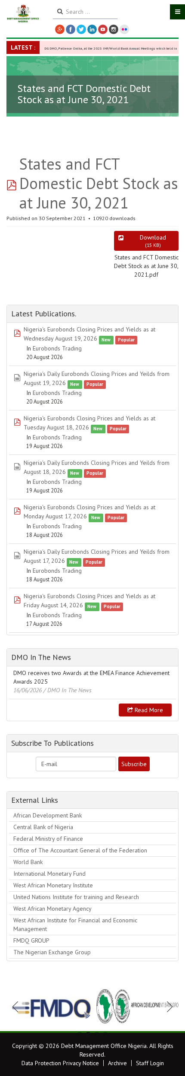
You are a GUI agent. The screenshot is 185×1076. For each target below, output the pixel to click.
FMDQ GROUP (31, 940)
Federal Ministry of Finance (48, 838)
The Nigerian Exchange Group (52, 952)
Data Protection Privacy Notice (60, 1063)
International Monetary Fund (49, 873)
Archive (117, 1063)
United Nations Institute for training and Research (76, 897)
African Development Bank (47, 815)
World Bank (28, 862)
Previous (17, 1006)
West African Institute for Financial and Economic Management (75, 924)
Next (167, 1006)
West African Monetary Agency (52, 908)
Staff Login (150, 1063)
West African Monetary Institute (53, 885)
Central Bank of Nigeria (43, 827)
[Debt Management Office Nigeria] (23, 13)
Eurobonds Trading (57, 348)
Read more (148, 710)
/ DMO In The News (67, 690)
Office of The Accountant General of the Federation (80, 850)
